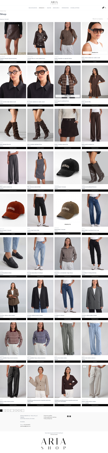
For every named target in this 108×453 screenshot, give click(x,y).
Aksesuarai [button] (56, 7)
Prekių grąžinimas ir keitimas (50, 417)
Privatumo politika (48, 415)
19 (20, 410)
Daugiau (95, 61)
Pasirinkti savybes (13, 62)
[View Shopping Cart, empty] (103, 8)
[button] (44, 8)
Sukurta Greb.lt (54, 434)
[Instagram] (70, 416)
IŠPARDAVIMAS (65, 7)
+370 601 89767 (26, 424)
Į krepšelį (67, 62)
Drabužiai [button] (41, 7)
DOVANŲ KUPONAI (74, 7)
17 (14, 410)
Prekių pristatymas (48, 418)
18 (17, 410)
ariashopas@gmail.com (25, 426)
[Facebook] (68, 416)
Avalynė (49, 7)
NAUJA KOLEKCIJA (33, 7)
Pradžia (1, 10)
